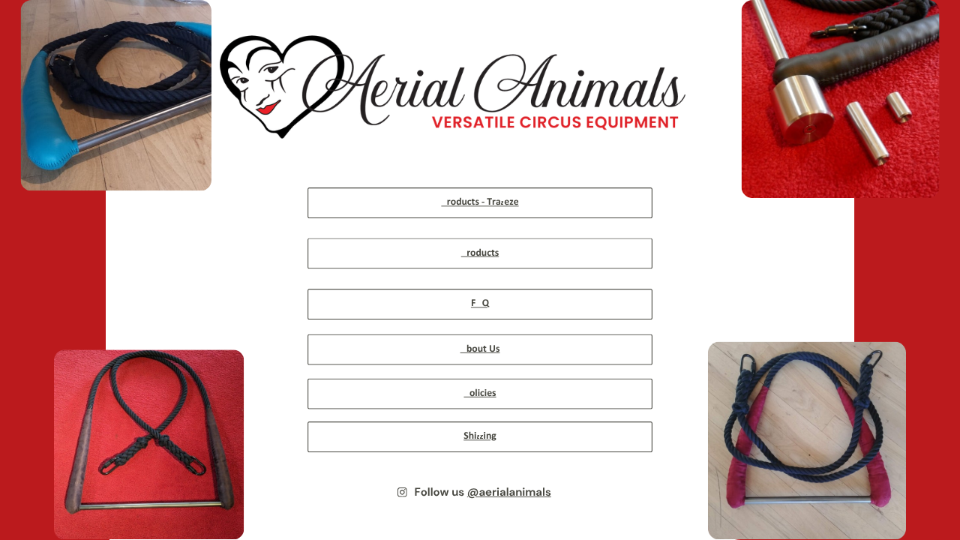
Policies (480, 393)
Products (480, 253)
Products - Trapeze (479, 202)
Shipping (480, 436)
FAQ (480, 303)
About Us (480, 349)
